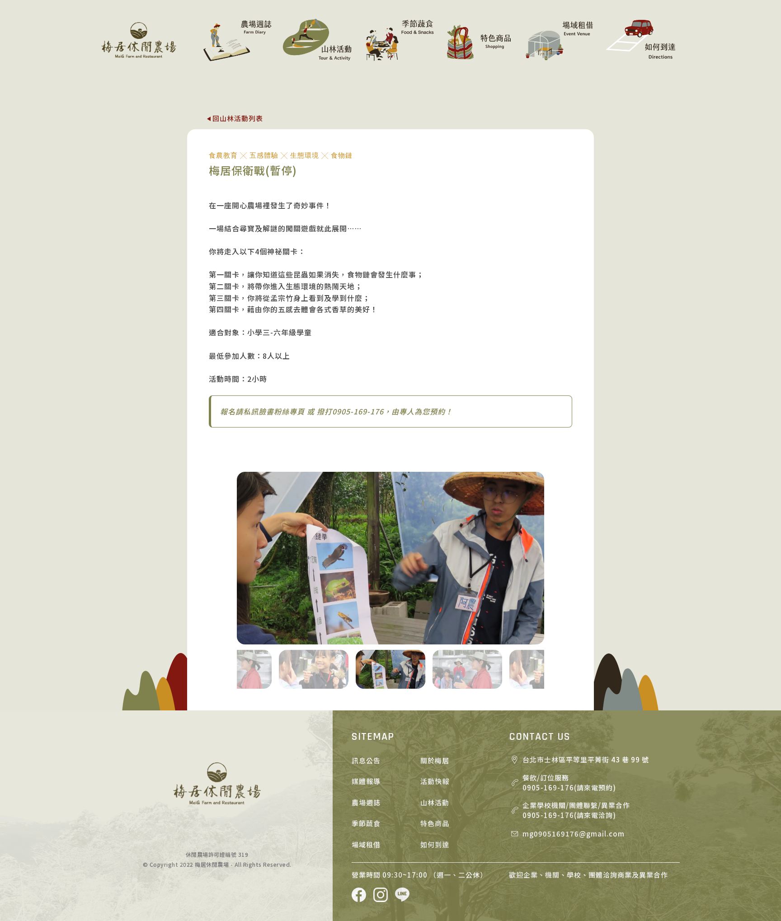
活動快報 (434, 781)
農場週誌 (366, 802)
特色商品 (434, 823)
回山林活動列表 (237, 118)
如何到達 (434, 844)
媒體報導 (366, 781)
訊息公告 (366, 760)
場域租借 (366, 844)
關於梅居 (434, 760)
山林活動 (434, 802)
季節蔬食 (366, 823)
